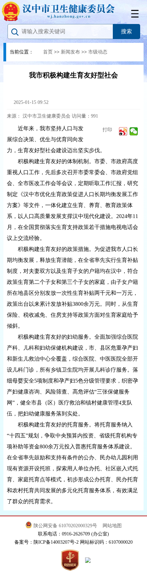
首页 (48, 52)
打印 (106, 129)
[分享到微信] (134, 131)
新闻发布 (70, 52)
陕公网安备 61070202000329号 (66, 525)
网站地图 (112, 525)
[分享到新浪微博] (123, 131)
